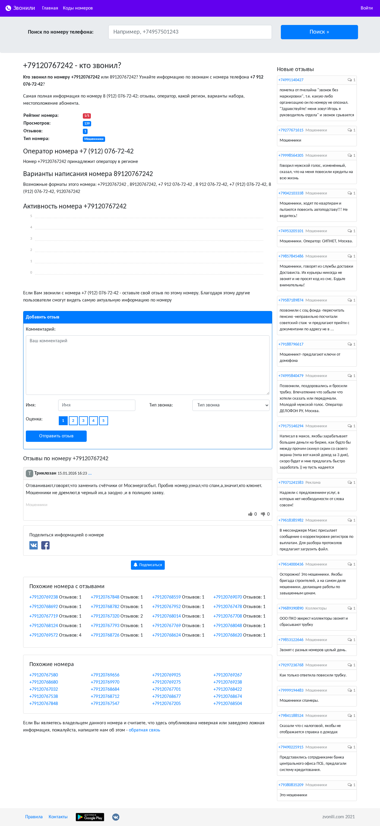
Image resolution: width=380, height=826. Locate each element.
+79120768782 (105, 606)
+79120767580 (43, 675)
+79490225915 (290, 747)
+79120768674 (227, 696)
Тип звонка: (161, 405)
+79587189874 (290, 300)
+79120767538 (43, 696)
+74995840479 (290, 376)
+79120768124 (43, 626)
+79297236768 (290, 665)
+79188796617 (290, 344)
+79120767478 (227, 606)
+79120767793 (105, 626)
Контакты (58, 817)
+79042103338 (290, 193)
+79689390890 (290, 608)
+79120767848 (105, 597)
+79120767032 (43, 689)
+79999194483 (290, 690)
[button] (319, 32)
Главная (50, 8)
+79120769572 (43, 635)
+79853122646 (290, 640)
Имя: (31, 405)
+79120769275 (166, 682)
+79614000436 (290, 564)
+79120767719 (43, 616)
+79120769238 (43, 597)
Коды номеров (78, 8)
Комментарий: (41, 329)
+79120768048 (227, 626)
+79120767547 (105, 703)
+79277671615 (290, 130)
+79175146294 (290, 426)
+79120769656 (105, 675)
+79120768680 (43, 682)
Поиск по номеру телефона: (61, 32)
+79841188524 (290, 716)
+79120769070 (227, 597)
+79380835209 (290, 785)
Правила (34, 817)
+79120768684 (105, 689)
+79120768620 (227, 635)
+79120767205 (166, 703)
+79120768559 (166, 597)
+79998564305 (290, 155)
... (90, 473)
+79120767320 (105, 616)
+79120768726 (105, 635)
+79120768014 (166, 616)
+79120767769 (166, 626)
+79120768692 (43, 606)
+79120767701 (166, 689)
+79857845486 (290, 256)
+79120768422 (227, 689)
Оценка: (34, 419)
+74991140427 (290, 80)
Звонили (23, 8)
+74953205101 (290, 231)
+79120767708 (227, 616)
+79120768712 (105, 696)
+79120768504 (227, 703)
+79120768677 (166, 696)
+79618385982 (290, 520)
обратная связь (144, 730)
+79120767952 (166, 606)
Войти (367, 8)
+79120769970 (105, 682)
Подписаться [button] (150, 565)
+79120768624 (166, 635)
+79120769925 (166, 675)
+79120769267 (227, 675)
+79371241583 (290, 482)
